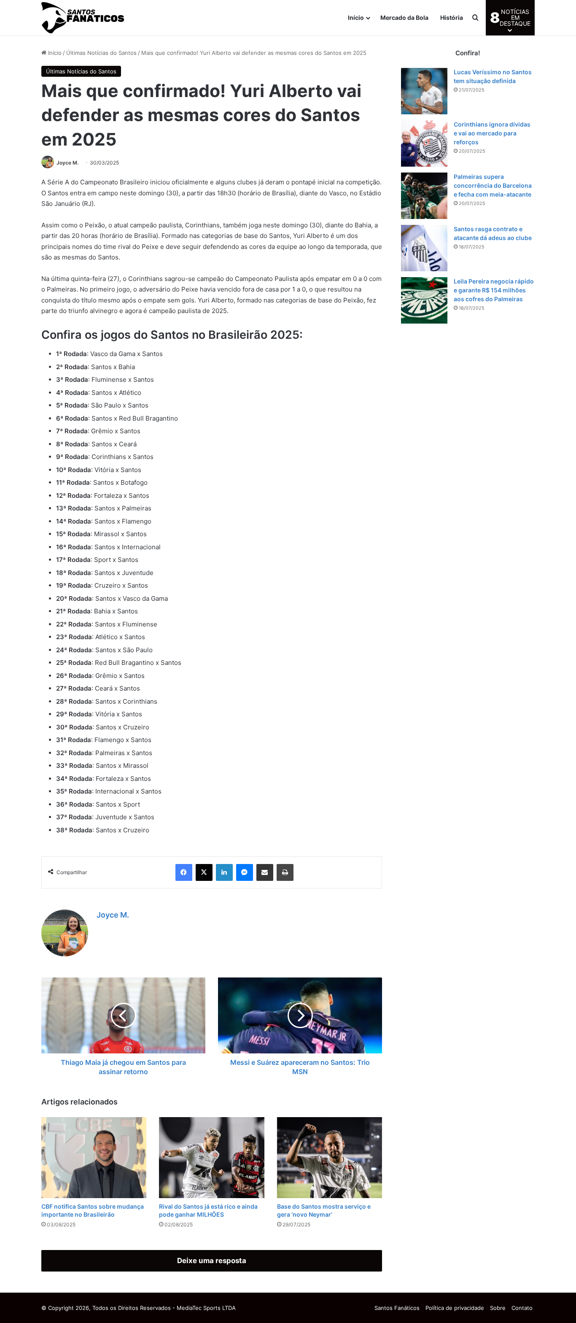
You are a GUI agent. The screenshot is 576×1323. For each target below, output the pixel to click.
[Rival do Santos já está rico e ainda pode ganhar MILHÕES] (211, 1157)
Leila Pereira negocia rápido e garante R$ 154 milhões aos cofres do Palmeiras (494, 290)
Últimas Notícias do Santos (101, 52)
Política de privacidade (454, 1307)
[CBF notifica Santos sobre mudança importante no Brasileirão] (93, 1157)
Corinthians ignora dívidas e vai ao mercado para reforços (492, 133)
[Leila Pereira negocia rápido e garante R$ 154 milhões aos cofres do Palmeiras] (424, 300)
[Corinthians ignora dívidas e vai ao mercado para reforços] (424, 143)
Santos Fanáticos (397, 1307)
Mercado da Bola (404, 17)
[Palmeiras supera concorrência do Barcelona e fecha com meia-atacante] (424, 196)
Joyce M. (67, 162)
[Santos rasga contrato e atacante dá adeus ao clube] (424, 248)
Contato (522, 1307)
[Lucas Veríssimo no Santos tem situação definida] (424, 91)
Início (356, 17)
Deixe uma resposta (211, 1260)
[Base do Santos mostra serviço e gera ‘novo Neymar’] (329, 1157)
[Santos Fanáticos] (83, 17)
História (451, 17)
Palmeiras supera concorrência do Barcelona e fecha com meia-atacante (493, 185)
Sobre (498, 1307)
